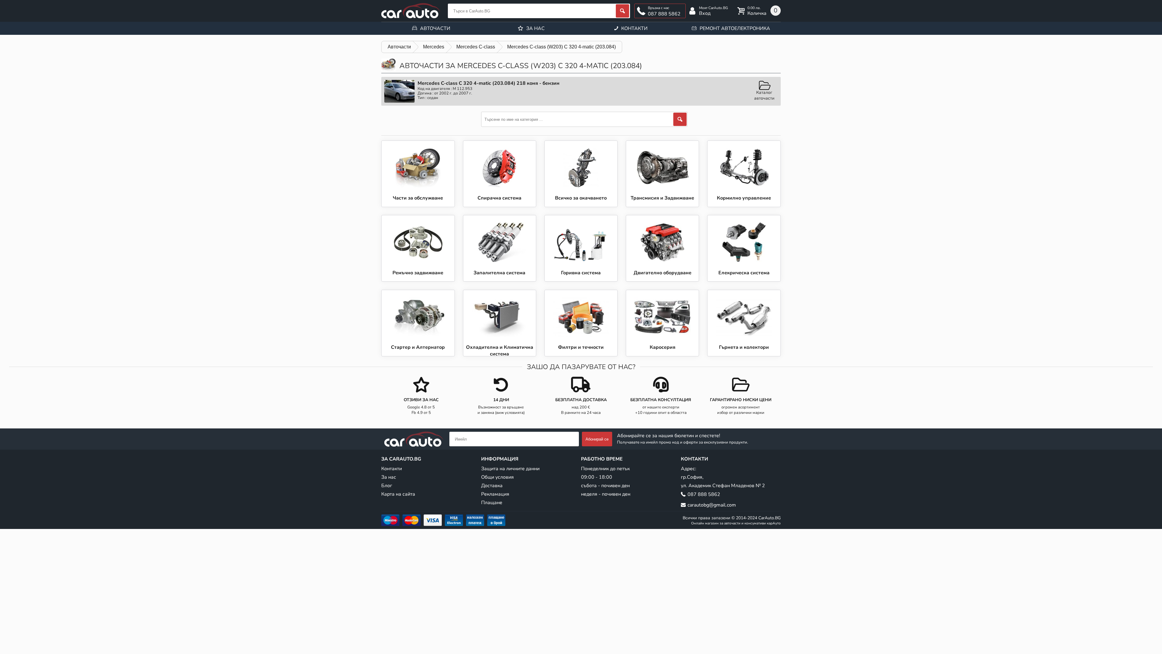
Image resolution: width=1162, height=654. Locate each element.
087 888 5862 (664, 14)
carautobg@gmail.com (712, 505)
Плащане (491, 502)
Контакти (634, 28)
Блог (386, 485)
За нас (535, 28)
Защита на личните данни (510, 468)
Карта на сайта (398, 494)
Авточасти (435, 28)
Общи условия (497, 477)
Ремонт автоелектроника (735, 28)
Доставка (492, 485)
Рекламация (495, 494)
